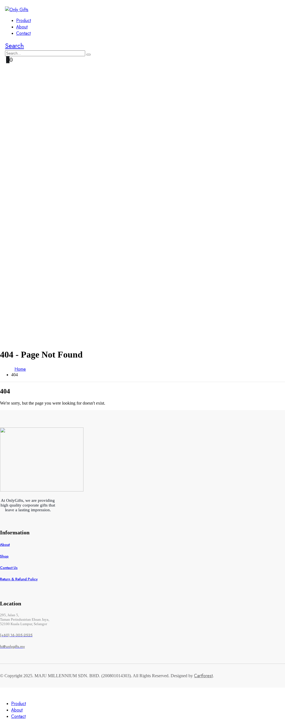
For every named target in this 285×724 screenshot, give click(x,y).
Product (23, 20)
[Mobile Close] (3, 692)
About (22, 27)
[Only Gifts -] (16, 9)
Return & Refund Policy (19, 579)
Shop (4, 556)
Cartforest (203, 675)
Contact (23, 33)
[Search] (88, 54)
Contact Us (9, 567)
